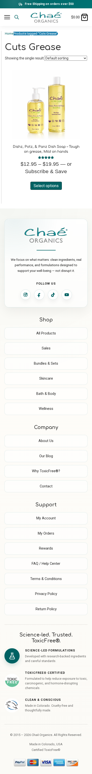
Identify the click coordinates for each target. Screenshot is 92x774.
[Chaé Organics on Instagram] (25, 295)
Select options (46, 185)
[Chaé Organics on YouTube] (67, 295)
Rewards (46, 548)
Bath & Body (46, 394)
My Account (46, 518)
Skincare (46, 378)
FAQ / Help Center (46, 564)
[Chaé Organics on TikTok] (53, 295)
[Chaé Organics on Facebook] (39, 295)
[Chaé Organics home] (46, 17)
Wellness (46, 409)
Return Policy (46, 609)
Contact (46, 486)
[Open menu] (7, 17)
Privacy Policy (46, 594)
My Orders (46, 533)
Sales (46, 348)
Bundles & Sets (46, 363)
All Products (46, 333)
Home (9, 33)
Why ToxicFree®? (46, 471)
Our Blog (46, 456)
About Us (46, 441)
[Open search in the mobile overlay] (19, 20)
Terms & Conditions (46, 579)
